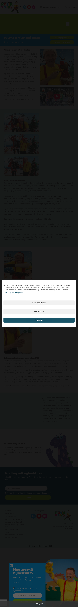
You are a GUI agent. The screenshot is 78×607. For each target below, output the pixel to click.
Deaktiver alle (39, 311)
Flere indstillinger (39, 303)
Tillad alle (39, 320)
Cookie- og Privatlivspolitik (13, 293)
